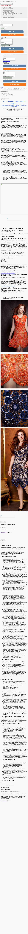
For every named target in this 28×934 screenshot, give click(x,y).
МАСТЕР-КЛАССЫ (18, 88)
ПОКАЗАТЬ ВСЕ (7, 7)
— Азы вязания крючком (8, 15)
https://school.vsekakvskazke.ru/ (8, 273)
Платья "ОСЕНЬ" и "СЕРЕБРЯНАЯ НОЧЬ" (10, 89)
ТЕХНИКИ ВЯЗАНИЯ (8, 14)
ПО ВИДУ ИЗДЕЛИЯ (8, 8)
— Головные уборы (7, 11)
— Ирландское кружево (8, 17)
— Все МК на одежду (8, 10)
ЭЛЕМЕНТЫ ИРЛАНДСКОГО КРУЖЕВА (12, 13)
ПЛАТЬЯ (25, 88)
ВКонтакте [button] (12, 31)
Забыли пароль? (4, 26)
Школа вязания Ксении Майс (9, 1)
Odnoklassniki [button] (12, 34)
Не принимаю (4, 532)
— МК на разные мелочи (8, 12)
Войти (2, 28)
